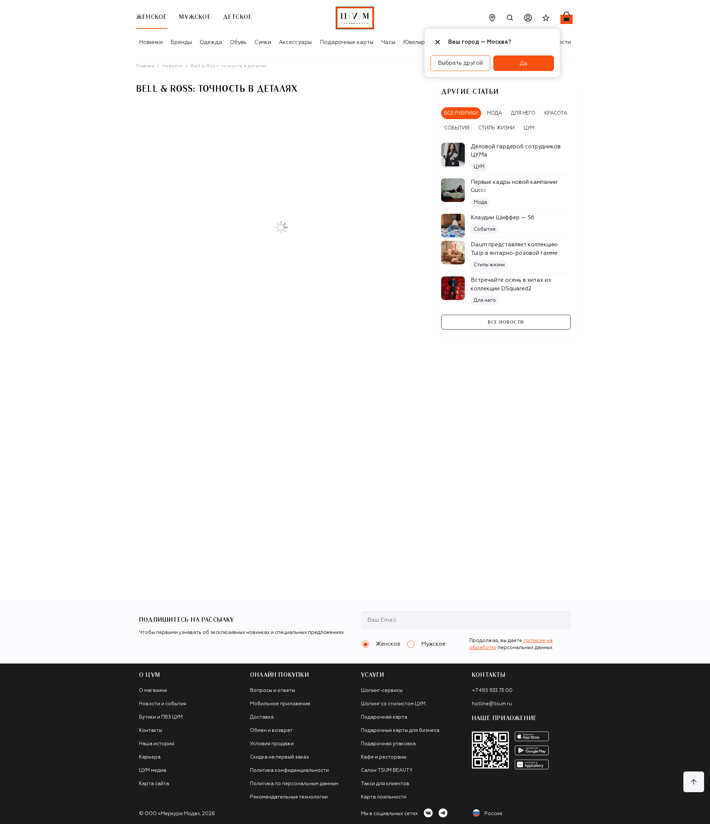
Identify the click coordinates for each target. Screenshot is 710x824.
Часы (388, 42)
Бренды (181, 42)
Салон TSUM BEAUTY (387, 770)
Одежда (211, 42)
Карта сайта (154, 783)
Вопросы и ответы (272, 690)
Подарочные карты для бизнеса (400, 730)
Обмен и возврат (271, 730)
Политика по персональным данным (294, 783)
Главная (145, 66)
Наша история (156, 744)
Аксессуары (295, 42)
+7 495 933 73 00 (492, 690)
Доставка (262, 717)
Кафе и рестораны (383, 757)
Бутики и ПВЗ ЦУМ (161, 717)
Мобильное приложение (280, 704)
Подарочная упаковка (388, 744)
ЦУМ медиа (152, 770)
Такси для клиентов (385, 783)
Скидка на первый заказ (279, 757)
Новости (172, 66)
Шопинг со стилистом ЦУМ (393, 704)
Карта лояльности (383, 797)
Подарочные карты (346, 42)
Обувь (238, 42)
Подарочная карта (384, 717)
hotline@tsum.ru (492, 704)
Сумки (262, 42)
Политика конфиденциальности (289, 770)
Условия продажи (272, 744)
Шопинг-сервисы (382, 690)
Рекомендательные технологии (289, 797)
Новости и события (162, 704)
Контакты (150, 730)
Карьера (149, 757)
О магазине (153, 690)
